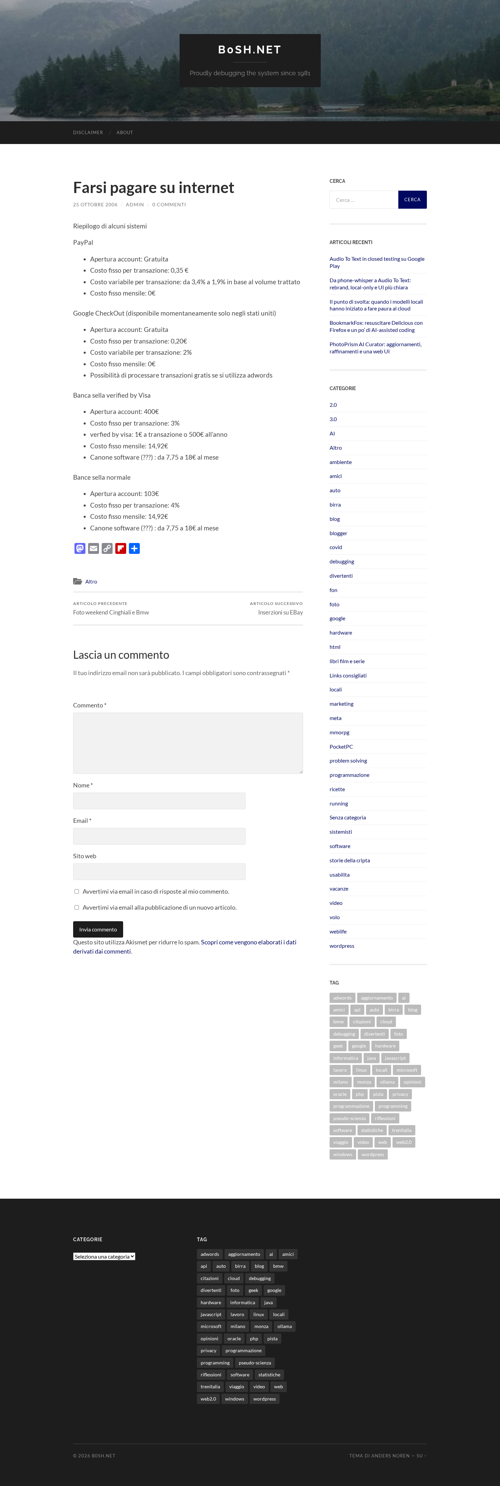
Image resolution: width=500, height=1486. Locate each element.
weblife (338, 931)
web (382, 1142)
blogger (338, 533)
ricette (337, 789)
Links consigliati (348, 675)
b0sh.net (250, 49)
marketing (341, 703)
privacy (400, 1094)
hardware (341, 632)
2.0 (333, 404)
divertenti (341, 575)
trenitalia (402, 1130)
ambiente (341, 462)
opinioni (412, 1082)
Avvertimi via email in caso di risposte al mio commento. (156, 891)
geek (338, 1046)
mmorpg (339, 732)
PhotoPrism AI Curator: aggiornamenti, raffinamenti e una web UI (375, 347)
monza (364, 1082)
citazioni (362, 1021)
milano (340, 1082)
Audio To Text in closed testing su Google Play (377, 262)
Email (82, 820)
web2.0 (404, 1142)
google (337, 618)
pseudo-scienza (349, 1118)
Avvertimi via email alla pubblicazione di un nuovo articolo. (160, 907)
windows (342, 1154)
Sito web (84, 856)
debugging (342, 561)
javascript (395, 1058)
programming (393, 1106)
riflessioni (385, 1118)
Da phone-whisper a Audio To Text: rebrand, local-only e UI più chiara (370, 283)
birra (335, 504)
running (339, 803)
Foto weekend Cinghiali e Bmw (111, 608)
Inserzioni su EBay (276, 608)
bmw (338, 1021)
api (357, 1009)
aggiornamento (377, 998)
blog (335, 518)
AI (332, 433)
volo (335, 917)
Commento (89, 705)
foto (334, 604)
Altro (91, 581)
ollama (387, 1082)
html (335, 646)
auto (335, 490)
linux (361, 1070)
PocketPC (341, 746)
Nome (83, 785)
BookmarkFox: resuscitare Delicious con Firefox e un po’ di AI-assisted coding (376, 326)
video (336, 902)
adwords (342, 998)
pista (378, 1094)
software (340, 846)
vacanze (339, 888)
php (360, 1094)
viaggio (340, 1142)
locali (336, 689)
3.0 (333, 419)
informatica (345, 1058)
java (371, 1058)
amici (336, 476)
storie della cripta (350, 860)
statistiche (372, 1130)
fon (333, 590)
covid (336, 547)
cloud (386, 1021)
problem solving (348, 760)
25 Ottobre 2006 (95, 204)
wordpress (342, 945)
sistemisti (341, 831)
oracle (340, 1094)
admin (135, 204)
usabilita (340, 874)
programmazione (349, 774)
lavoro (340, 1070)
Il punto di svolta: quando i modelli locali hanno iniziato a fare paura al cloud (376, 305)
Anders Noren (390, 1455)
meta (335, 718)
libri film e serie (347, 661)
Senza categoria (348, 817)
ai (404, 998)
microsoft (407, 1070)
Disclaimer (88, 132)
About (125, 132)
